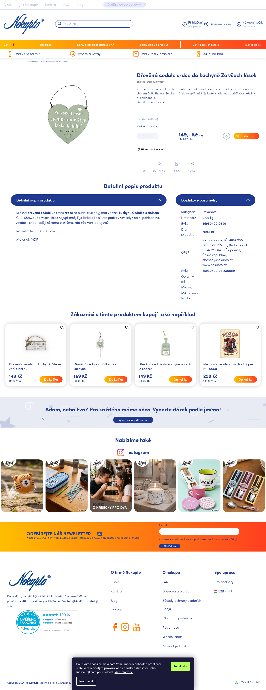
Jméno (142, 356)
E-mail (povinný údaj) (151, 340)
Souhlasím (180, 666)
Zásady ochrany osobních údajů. (167, 399)
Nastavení (86, 681)
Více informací (124, 672)
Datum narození (148, 372)
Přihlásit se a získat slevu (167, 388)
